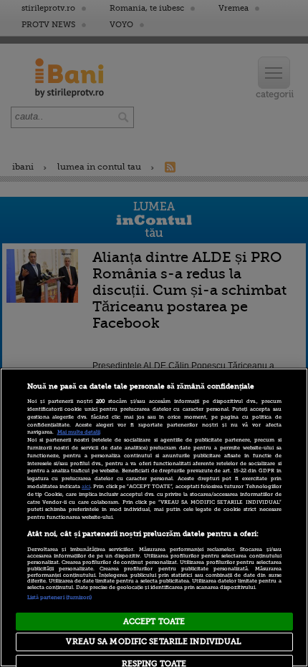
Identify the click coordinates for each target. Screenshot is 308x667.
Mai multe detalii (78, 432)
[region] (154, 517)
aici (86, 487)
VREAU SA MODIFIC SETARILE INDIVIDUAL (153, 641)
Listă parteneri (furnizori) (59, 597)
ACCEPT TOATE (154, 621)
